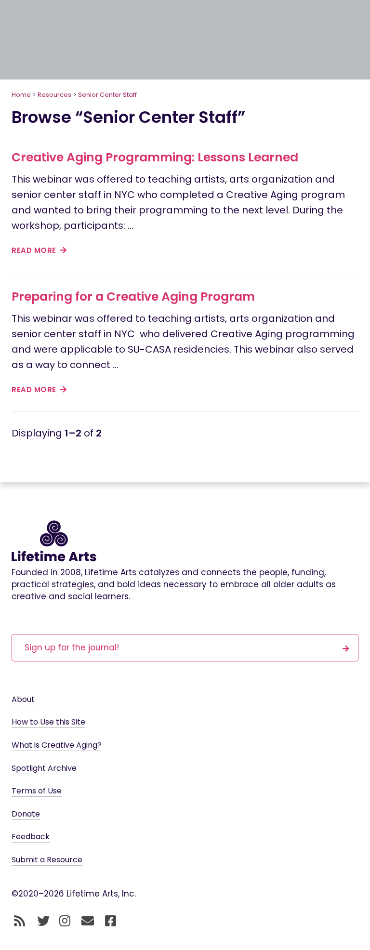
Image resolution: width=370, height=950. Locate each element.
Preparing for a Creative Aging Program (133, 296)
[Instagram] (64, 921)
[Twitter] (43, 921)
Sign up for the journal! (72, 647)
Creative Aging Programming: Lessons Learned (155, 157)
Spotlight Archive (44, 768)
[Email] (88, 921)
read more (35, 250)
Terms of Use (37, 790)
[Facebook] (110, 921)
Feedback (31, 836)
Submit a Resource (47, 859)
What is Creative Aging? (57, 745)
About (23, 699)
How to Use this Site (48, 721)
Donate (26, 813)
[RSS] (19, 921)
